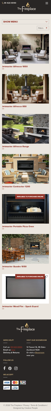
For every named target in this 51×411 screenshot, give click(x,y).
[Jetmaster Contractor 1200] (25, 169)
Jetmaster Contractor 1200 (16, 186)
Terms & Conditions (39, 405)
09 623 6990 (16, 347)
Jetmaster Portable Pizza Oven (18, 226)
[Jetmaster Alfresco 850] (25, 89)
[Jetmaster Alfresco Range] (25, 129)
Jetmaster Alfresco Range (15, 146)
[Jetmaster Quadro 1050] (25, 249)
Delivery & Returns (11, 352)
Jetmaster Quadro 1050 (14, 266)
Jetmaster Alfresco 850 (14, 106)
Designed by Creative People (25, 408)
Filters (40, 28)
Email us (9, 349)
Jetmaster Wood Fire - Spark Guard (20, 306)
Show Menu (10, 21)
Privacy (26, 405)
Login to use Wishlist (46, 36)
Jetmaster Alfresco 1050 (15, 66)
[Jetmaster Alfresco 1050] (25, 49)
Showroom (39, 352)
